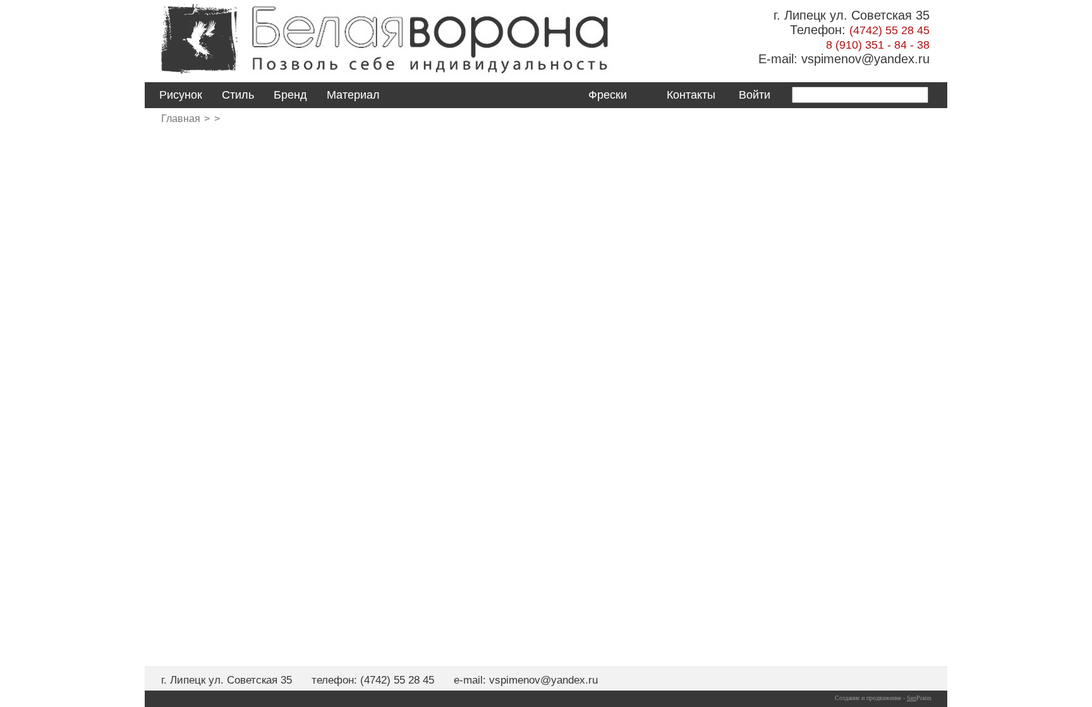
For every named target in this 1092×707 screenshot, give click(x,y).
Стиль (238, 95)
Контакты (691, 95)
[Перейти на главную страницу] (199, 74)
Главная (180, 118)
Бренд (290, 95)
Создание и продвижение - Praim (883, 697)
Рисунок (180, 95)
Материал (353, 95)
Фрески (607, 95)
